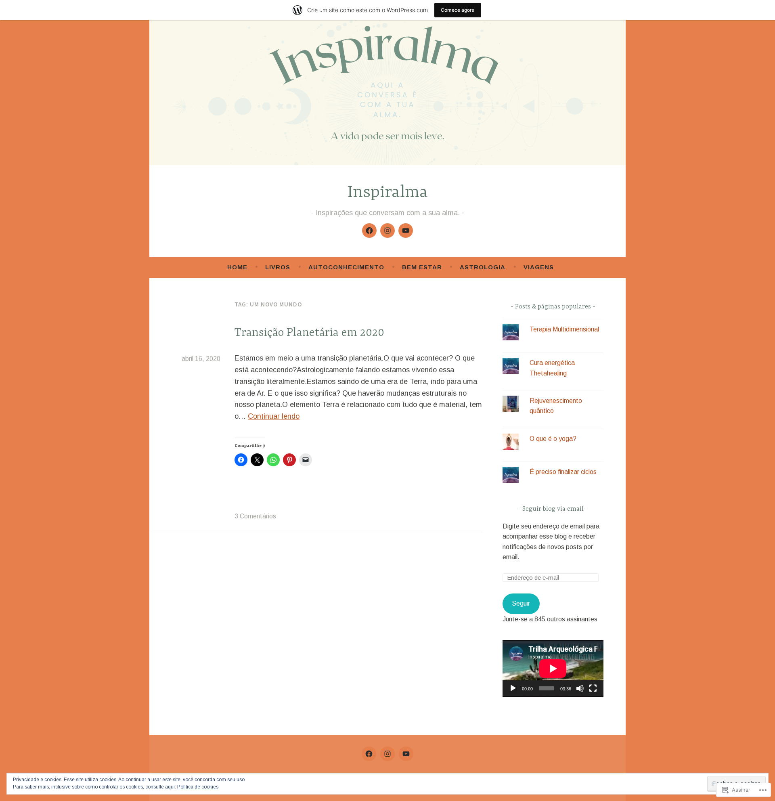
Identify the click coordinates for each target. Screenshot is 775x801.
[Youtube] (406, 230)
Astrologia (482, 267)
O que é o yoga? (553, 438)
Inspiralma (387, 192)
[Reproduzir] (513, 688)
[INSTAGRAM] (387, 754)
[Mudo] (580, 688)
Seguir (521, 603)
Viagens (539, 267)
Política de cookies (197, 787)
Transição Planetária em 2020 (309, 333)
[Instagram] (387, 230)
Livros (277, 267)
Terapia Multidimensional (564, 329)
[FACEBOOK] (369, 754)
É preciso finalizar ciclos (563, 471)
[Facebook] (369, 230)
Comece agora (458, 10)
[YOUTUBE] (406, 754)
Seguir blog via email (553, 509)
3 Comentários (255, 516)
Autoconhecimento (346, 267)
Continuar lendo (274, 416)
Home (237, 267)
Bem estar (422, 267)
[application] (553, 668)
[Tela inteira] (593, 688)
